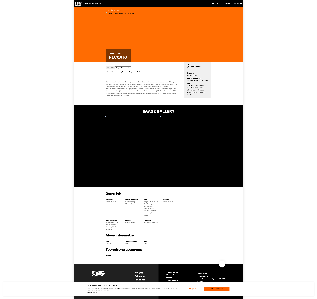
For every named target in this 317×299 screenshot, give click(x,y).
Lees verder (106, 290)
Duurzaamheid (202, 276)
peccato (118, 10)
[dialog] (158, 289)
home (107, 10)
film (112, 10)
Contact (200, 281)
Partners (169, 277)
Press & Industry (172, 280)
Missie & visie (202, 273)
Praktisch (140, 279)
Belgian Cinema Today (123, 68)
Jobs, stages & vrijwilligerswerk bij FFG (211, 279)
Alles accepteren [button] (217, 289)
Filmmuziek (170, 275)
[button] (134, 292)
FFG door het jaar (172, 272)
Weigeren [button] (192, 289)
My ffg (227, 3)
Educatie (140, 276)
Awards (139, 272)
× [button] (312, 283)
